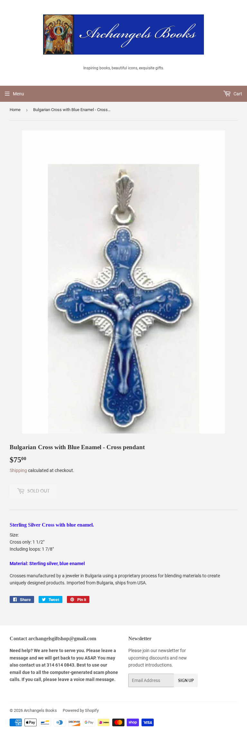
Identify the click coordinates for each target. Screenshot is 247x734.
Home (15, 109)
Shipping (18, 470)
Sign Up (186, 680)
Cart (237, 93)
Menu (18, 93)
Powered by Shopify (81, 710)
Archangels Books (40, 710)
